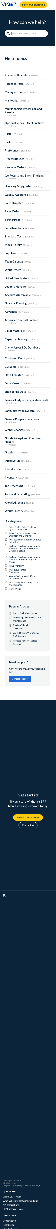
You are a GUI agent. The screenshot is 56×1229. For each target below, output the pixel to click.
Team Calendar (14, 261)
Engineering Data (15, 391)
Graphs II (10, 452)
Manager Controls (16, 92)
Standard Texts (14, 236)
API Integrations (11, 1205)
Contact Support (20, 678)
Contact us (28, 825)
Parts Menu (15, 588)
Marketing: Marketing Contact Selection (25, 540)
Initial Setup (12, 460)
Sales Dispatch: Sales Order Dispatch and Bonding (23, 534)
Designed (6, 1186)
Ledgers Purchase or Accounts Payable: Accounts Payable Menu (24, 559)
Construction (9, 1220)
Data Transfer (14, 375)
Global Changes (15, 430)
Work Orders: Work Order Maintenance (22, 577)
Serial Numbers (14, 228)
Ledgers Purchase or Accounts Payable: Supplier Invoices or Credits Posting (24, 549)
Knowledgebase (15, 502)
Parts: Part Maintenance (25, 613)
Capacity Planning (16, 339)
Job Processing (14, 485)
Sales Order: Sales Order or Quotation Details (23, 528)
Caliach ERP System (12, 1196)
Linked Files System (17, 278)
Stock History (13, 244)
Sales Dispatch (14, 203)
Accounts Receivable (18, 295)
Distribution (8, 1225)
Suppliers (10, 253)
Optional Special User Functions (24, 123)
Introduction (13, 469)
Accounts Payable (16, 75)
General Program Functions (22, 419)
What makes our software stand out (20, 1201)
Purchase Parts (14, 83)
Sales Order (12, 211)
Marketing (11, 100)
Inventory (11, 477)
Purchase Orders (15, 167)
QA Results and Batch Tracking (24, 175)
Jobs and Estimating (17, 494)
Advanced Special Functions (22, 320)
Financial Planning (16, 303)
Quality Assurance (16, 194)
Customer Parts (15, 358)
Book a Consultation (33, 4)
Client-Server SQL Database (22, 347)
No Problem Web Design (31, 1186)
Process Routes (14, 158)
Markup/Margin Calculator (23, 570)
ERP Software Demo (13, 1209)
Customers (12, 366)
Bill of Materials (15, 330)
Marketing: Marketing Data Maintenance (23, 583)
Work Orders (13, 270)
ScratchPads (12, 219)
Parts (8, 133)
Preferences (12, 150)
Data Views (12, 383)
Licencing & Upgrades (18, 186)
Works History (14, 511)
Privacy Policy (16, 565)
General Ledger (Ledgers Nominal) (26, 400)
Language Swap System (20, 410)
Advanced (11, 311)
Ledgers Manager (16, 286)
